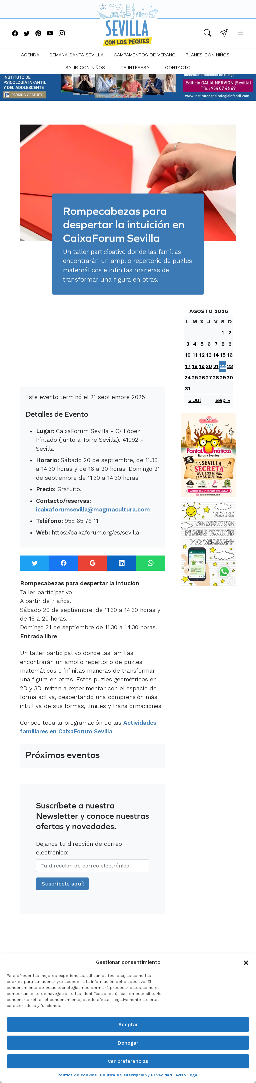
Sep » (222, 400)
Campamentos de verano (145, 54)
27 (209, 377)
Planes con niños (208, 54)
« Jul (194, 400)
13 (209, 355)
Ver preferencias (128, 1061)
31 (187, 388)
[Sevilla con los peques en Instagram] (62, 34)
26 (202, 377)
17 (188, 366)
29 (223, 377)
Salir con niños (85, 67)
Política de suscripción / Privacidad (136, 1075)
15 (223, 355)
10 (188, 355)
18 (195, 366)
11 (195, 355)
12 (202, 355)
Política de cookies (77, 1075)
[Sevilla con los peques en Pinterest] (38, 34)
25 (195, 377)
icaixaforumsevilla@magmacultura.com (93, 509)
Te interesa (135, 67)
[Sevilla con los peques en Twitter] (27, 34)
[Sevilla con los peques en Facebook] (15, 34)
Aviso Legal (187, 1075)
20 (209, 366)
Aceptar (128, 1025)
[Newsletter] (224, 34)
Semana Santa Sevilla (76, 54)
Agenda (30, 54)
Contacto (178, 67)
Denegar (128, 1043)
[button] (246, 962)
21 (216, 366)
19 (202, 366)
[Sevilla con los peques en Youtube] (50, 34)
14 (216, 355)
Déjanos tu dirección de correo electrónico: (79, 848)
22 (223, 366)
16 (230, 355)
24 (187, 377)
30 (230, 377)
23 (230, 366)
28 (216, 377)
